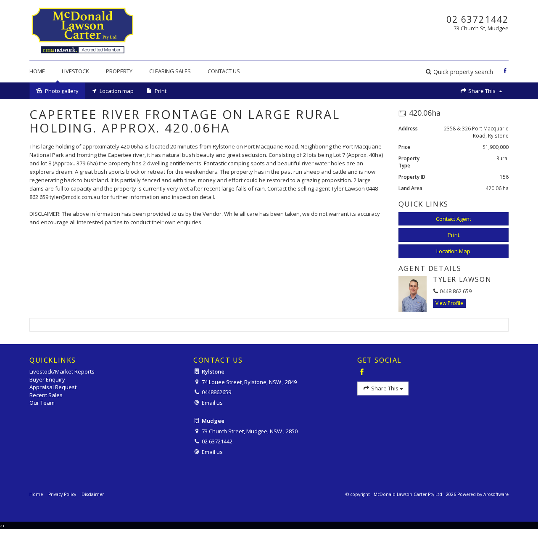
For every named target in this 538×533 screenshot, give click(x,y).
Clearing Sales (170, 71)
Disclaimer (93, 494)
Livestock (75, 71)
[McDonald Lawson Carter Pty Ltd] (81, 29)
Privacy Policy (62, 494)
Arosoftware (496, 494)
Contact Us (224, 71)
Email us (212, 402)
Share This (482, 91)
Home (37, 71)
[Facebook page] (505, 71)
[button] (459, 71)
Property (119, 71)
